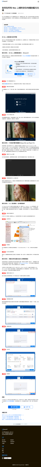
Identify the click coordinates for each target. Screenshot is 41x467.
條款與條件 (12, 441)
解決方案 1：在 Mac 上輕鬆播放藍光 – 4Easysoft (12, 27)
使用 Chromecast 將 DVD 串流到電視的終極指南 (11, 415)
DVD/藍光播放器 (13, 13)
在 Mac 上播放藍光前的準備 (9, 26)
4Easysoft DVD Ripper (24, 263)
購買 (3, 450)
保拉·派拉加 (8, 13)
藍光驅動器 (6, 83)
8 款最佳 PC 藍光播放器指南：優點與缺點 (10, 418)
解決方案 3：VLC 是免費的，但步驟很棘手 (11, 30)
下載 (3, 452)
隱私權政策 (4, 441)
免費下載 (15, 407)
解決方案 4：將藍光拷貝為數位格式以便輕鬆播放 (12, 31)
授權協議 (12, 443)
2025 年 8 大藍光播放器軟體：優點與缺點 (10, 416)
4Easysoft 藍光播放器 (26, 55)
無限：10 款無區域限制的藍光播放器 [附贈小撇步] (12, 419)
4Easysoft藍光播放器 (19, 61)
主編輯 (3, 443)
